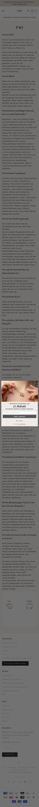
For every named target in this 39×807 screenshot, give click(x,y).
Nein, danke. (19, 420)
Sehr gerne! (19, 416)
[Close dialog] (36, 382)
